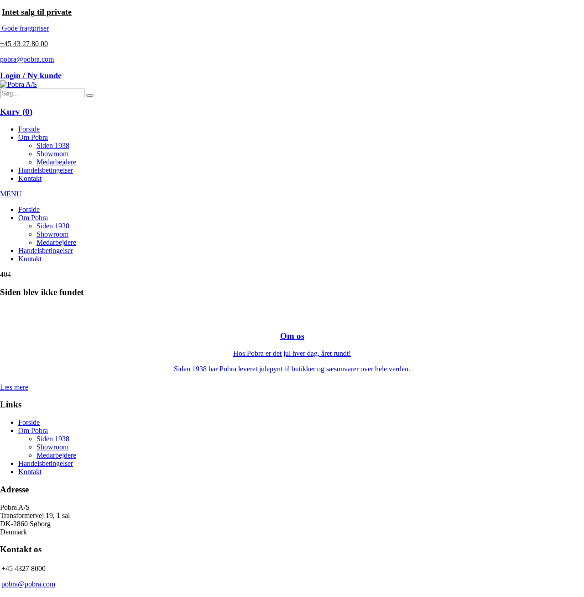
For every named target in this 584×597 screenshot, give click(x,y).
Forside (29, 129)
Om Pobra (33, 137)
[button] (90, 95)
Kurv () (16, 111)
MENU (11, 194)
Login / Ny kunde (31, 75)
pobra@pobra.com (27, 59)
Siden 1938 (52, 145)
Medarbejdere (56, 162)
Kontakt (30, 178)
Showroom (52, 154)
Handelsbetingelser (45, 170)
